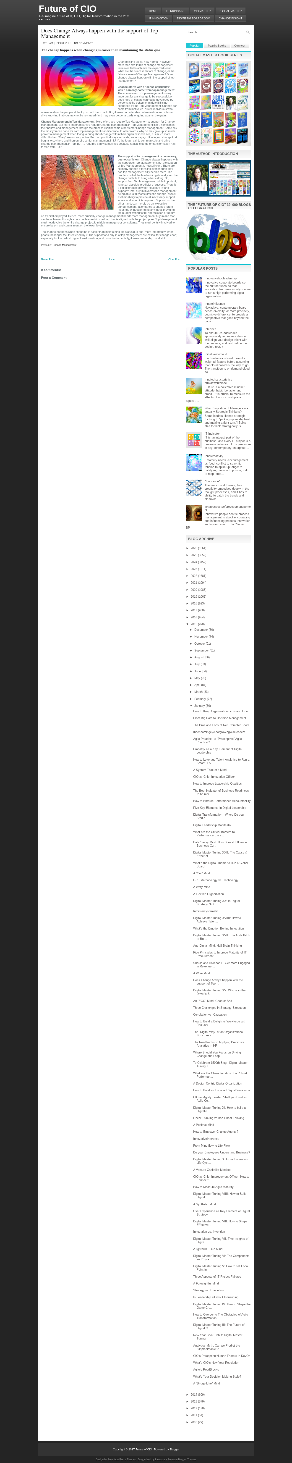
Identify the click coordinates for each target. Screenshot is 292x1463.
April (197, 685)
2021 (194, 582)
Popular (195, 45)
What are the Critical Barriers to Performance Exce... (214, 833)
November (201, 636)
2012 (194, 1408)
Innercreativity (214, 456)
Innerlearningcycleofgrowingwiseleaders (219, 732)
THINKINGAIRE (175, 11)
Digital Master (230, 11)
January (200, 705)
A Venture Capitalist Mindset (212, 1169)
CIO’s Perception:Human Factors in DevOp (221, 1356)
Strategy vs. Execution (208, 1290)
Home (153, 11)
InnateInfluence (215, 303)
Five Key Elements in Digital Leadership (219, 807)
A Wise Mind (201, 973)
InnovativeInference (206, 1138)
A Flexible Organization (208, 894)
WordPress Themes (125, 1459)
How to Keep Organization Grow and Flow (220, 711)
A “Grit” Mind (201, 873)
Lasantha (160, 1459)
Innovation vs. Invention (209, 1231)
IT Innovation (158, 18)
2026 (194, 548)
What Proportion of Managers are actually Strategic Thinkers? (226, 410)
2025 (194, 555)
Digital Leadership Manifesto (212, 825)
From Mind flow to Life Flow (211, 1145)
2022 (194, 576)
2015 (194, 624)
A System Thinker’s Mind (210, 770)
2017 (194, 610)
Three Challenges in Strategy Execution (219, 1007)
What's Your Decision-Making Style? (217, 1376)
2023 (194, 569)
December (201, 629)
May (197, 678)
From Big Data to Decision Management (219, 718)
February (200, 699)
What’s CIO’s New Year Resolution (216, 1362)
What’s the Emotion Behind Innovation (218, 928)
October (200, 643)
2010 (194, 1422)
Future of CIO (67, 9)
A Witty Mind (201, 887)
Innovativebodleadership (221, 278)
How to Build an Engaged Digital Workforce (221, 1090)
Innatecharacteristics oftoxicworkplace (218, 381)
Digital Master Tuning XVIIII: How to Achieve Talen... (217, 919)
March (198, 691)
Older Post (174, 259)
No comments (83, 43)
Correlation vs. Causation (210, 1014)
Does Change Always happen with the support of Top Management (99, 33)
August (199, 657)
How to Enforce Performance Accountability (222, 801)
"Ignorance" (212, 481)
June (198, 671)
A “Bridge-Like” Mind (206, 1383)
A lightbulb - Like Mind (207, 1249)
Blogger (174, 1449)
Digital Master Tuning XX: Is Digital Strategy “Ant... (216, 902)
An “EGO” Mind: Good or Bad (212, 1001)
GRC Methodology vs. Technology (215, 880)
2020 (194, 589)
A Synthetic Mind (204, 1204)
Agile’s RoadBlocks (206, 1369)
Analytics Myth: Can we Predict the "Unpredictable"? (216, 1347)
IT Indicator (212, 433)
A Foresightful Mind (206, 1283)
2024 (194, 562)
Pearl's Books (217, 45)
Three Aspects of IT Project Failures (217, 1276)
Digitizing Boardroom (193, 18)
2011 (194, 1415)
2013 (194, 1401)
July (197, 664)
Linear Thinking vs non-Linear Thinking (218, 1118)
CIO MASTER (202, 11)
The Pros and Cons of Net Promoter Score (221, 725)
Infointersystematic (206, 911)
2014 (194, 1394)
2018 (194, 603)
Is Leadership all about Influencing (215, 1297)
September (202, 650)
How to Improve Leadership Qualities (217, 783)
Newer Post (47, 259)
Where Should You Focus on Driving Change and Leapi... (217, 1054)
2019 (194, 596)
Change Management (64, 245)
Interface (210, 329)
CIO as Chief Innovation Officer (214, 776)
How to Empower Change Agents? (215, 1131)
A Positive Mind (203, 1125)
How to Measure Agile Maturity (213, 1187)
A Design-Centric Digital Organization (217, 1083)
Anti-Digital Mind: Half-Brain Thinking (217, 945)
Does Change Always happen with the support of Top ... (218, 981)
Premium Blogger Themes (182, 1459)
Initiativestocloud (216, 354)
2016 (194, 617)
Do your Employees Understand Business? (221, 1152)
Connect (239, 45)
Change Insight (230, 18)
